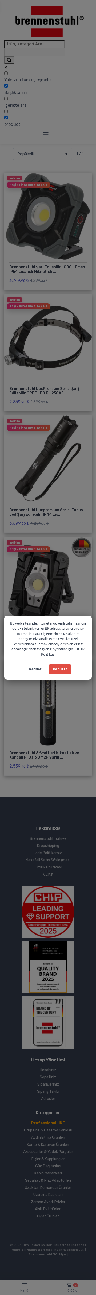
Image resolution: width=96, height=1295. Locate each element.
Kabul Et (60, 669)
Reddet (35, 669)
